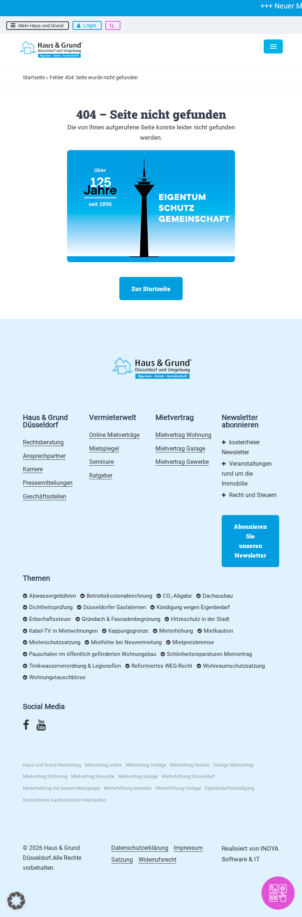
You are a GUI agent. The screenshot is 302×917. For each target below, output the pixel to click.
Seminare (101, 461)
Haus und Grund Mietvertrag (52, 765)
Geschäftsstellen (44, 496)
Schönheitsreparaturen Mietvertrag (209, 654)
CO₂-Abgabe (177, 596)
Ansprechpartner (44, 455)
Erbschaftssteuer (50, 619)
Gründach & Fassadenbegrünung (121, 619)
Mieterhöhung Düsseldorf (188, 776)
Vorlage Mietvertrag (233, 765)
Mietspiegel (104, 448)
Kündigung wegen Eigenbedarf (193, 607)
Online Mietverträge (114, 434)
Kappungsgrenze (128, 631)
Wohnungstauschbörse (57, 677)
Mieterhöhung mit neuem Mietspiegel (61, 788)
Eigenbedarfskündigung (229, 788)
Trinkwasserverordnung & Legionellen (75, 666)
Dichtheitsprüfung (51, 607)
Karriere (33, 469)
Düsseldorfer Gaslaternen (114, 607)
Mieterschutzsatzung (54, 642)
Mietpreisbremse (193, 642)
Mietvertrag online (103, 765)
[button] (16, 901)
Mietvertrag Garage (180, 448)
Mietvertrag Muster (189, 765)
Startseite (34, 77)
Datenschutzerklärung (139, 847)
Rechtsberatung (43, 442)
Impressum (188, 847)
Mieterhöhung (176, 631)
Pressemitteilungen (48, 482)
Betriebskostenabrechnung (119, 596)
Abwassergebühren (52, 596)
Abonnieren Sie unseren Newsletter (250, 540)
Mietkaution (218, 631)
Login (89, 25)
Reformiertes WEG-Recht (161, 666)
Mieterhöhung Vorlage (178, 788)
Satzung (122, 859)
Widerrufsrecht (157, 859)
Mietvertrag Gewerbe (182, 461)
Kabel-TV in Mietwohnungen (63, 631)
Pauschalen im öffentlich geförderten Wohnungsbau (92, 654)
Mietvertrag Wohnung (183, 434)
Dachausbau (218, 596)
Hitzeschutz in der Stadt (200, 619)
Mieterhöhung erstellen (128, 788)
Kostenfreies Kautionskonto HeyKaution (64, 800)
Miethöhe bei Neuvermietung (126, 642)
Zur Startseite (151, 288)
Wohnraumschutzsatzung (234, 666)
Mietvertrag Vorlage (146, 765)
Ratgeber (100, 475)
